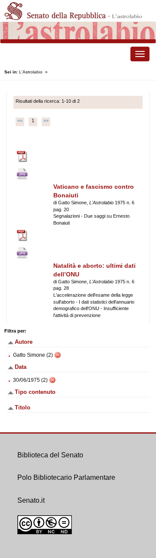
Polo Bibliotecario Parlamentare (66, 477)
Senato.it (31, 500)
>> (46, 120)
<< (20, 120)
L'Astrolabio (30, 72)
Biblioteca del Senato (50, 455)
